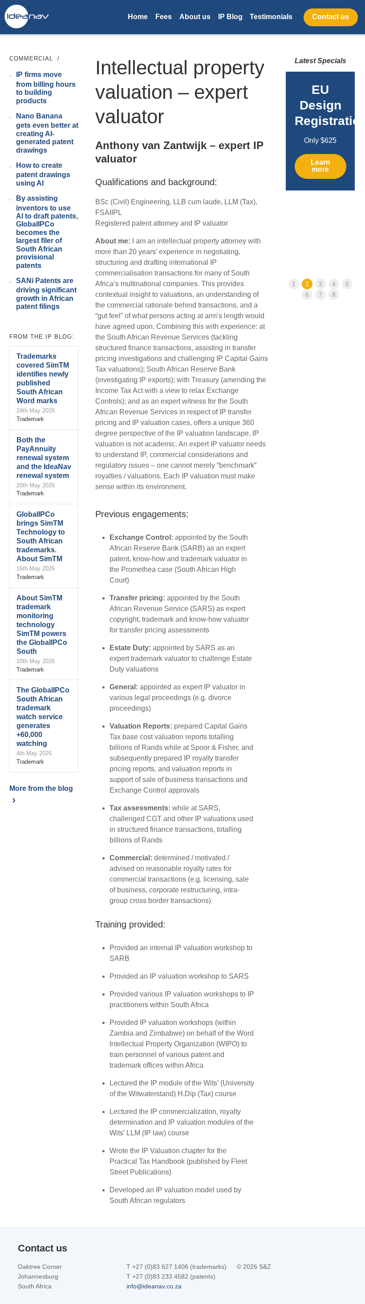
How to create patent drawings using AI (43, 174)
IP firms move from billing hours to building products (46, 87)
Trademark (30, 419)
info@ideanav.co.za (154, 1286)
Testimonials (271, 16)
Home (138, 16)
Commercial (31, 58)
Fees (163, 16)
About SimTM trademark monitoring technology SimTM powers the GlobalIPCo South (41, 624)
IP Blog (230, 16)
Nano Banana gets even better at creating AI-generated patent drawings (47, 133)
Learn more (320, 165)
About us (195, 16)
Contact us (330, 16)
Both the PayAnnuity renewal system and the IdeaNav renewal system (43, 457)
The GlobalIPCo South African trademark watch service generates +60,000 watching (42, 716)
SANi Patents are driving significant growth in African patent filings (46, 293)
